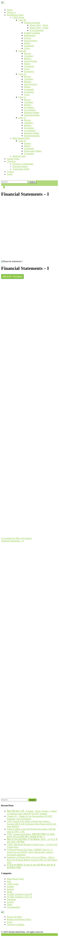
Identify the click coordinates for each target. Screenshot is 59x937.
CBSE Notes (18, 17)
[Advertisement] (29, 229)
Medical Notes (19, 156)
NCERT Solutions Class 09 (19, 894)
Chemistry (28, 56)
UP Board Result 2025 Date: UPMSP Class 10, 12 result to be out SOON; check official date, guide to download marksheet (30, 852)
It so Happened (37, 30)
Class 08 (22, 20)
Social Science (30, 40)
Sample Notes (13, 159)
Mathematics (30, 35)
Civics (27, 48)
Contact (10, 171)
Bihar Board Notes (21, 138)
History (27, 43)
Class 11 (22, 97)
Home (9, 10)
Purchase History (20, 166)
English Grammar (32, 33)
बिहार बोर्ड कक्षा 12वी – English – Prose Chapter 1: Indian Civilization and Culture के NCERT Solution (32, 812)
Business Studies (31, 112)
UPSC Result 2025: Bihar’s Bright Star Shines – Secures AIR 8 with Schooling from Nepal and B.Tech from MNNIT (31, 824)
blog (9, 881)
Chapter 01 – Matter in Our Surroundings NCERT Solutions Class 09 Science (29, 817)
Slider (9, 904)
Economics (29, 71)
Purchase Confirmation (23, 164)
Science (27, 38)
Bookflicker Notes (15, 15)
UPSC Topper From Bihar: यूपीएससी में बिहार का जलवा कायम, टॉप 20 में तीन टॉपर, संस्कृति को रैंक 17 (31, 835)
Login (9, 174)
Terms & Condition (15, 924)
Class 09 (22, 51)
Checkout (11, 161)
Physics (27, 53)
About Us (11, 12)
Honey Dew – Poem (39, 28)
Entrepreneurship (32, 115)
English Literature (32, 22)
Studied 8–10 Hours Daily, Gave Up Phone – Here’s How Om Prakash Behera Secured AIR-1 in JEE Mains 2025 (32, 860)
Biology (27, 58)
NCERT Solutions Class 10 (19, 897)
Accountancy (30, 110)
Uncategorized (13, 907)
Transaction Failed (21, 169)
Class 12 (22, 117)
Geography (29, 46)
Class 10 (22, 74)
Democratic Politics (33, 151)
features (10, 889)
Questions (11, 899)
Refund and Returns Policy (19, 919)
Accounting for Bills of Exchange (16, 538)
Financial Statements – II (12, 541)
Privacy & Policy (14, 917)
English (10, 886)
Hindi (9, 891)
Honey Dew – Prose (39, 25)
